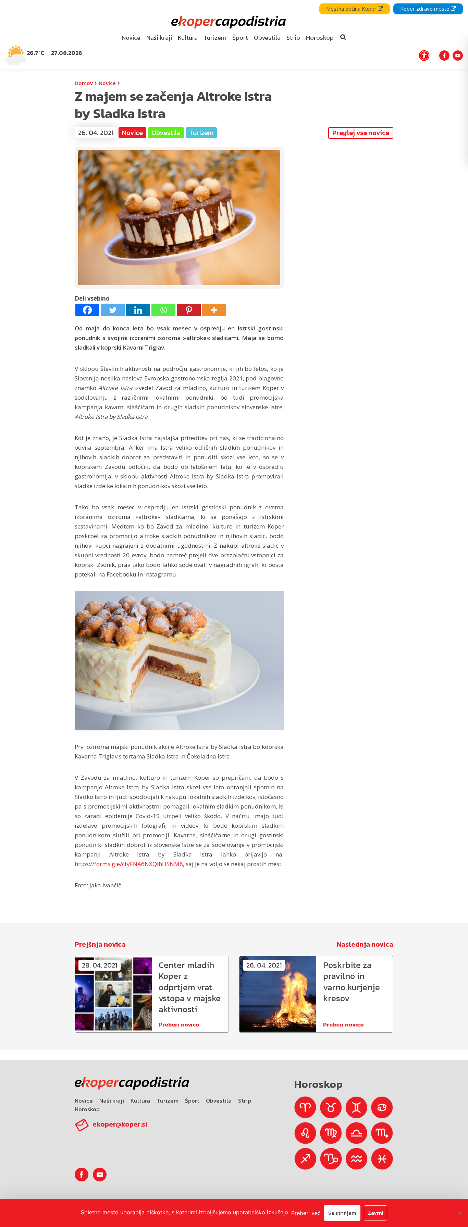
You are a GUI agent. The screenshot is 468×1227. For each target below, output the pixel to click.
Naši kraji (111, 1100)
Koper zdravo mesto (425, 8)
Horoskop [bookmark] (320, 37)
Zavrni (375, 1213)
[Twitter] (113, 310)
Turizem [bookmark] (215, 37)
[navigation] (234, 34)
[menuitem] (131, 38)
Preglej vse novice (360, 132)
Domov (84, 83)
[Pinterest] (189, 310)
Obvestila (219, 1100)
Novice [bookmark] (131, 37)
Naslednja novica (365, 944)
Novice (107, 83)
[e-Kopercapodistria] (228, 22)
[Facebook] (87, 310)
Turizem (167, 1100)
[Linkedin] (138, 310)
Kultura (140, 1100)
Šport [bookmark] (240, 37)
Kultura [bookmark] (188, 37)
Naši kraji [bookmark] (159, 37)
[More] (214, 310)
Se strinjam (342, 1213)
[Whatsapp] (163, 310)
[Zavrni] (459, 1213)
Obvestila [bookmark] (267, 37)
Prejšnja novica (100, 944)
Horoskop (87, 1109)
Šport (192, 1100)
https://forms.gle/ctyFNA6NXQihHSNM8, (129, 864)
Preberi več (306, 1213)
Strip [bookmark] (293, 37)
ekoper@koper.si (120, 1124)
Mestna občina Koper (352, 8)
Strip (244, 1100)
